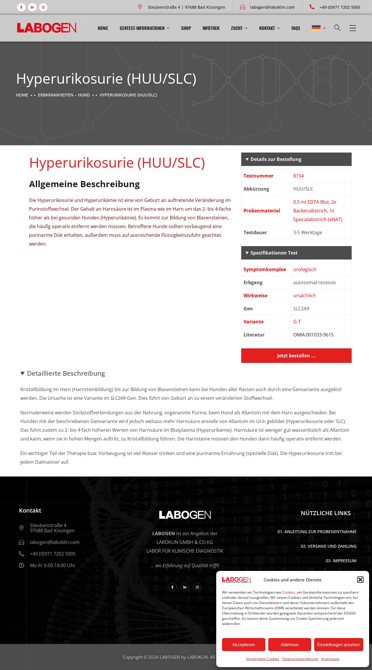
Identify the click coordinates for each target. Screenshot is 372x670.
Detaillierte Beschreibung (66, 373)
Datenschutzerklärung (300, 658)
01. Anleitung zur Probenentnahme (317, 531)
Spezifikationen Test (274, 253)
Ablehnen (289, 644)
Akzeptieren (243, 644)
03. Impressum (341, 560)
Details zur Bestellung (276, 159)
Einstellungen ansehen (338, 644)
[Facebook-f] (21, 7)
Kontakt (267, 28)
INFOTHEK (211, 28)
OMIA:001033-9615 (313, 335)
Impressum (330, 658)
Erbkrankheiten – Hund (64, 95)
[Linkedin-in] (32, 7)
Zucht (237, 28)
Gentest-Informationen (142, 28)
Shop (186, 28)
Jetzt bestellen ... (296, 355)
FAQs (295, 28)
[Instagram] (43, 7)
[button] (360, 580)
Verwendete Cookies (262, 658)
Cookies (288, 592)
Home (103, 28)
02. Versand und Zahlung (329, 546)
